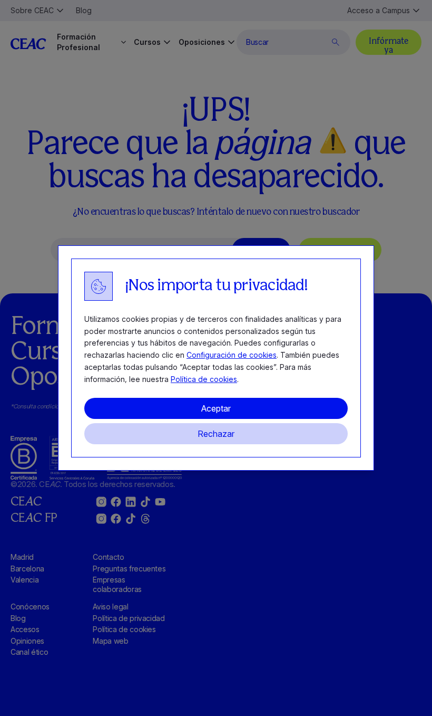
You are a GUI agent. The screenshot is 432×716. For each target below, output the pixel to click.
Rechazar (216, 433)
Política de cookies (204, 379)
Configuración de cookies (231, 354)
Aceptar (216, 408)
